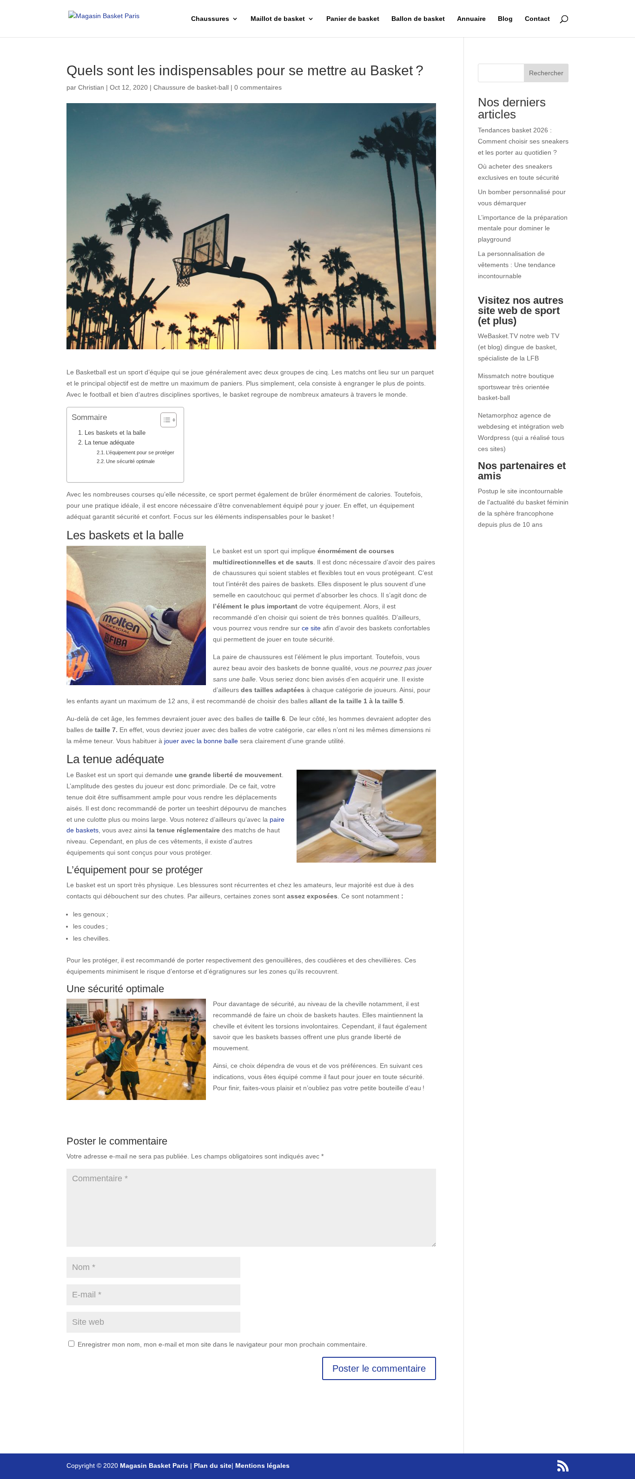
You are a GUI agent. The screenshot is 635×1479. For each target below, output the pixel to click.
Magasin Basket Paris (154, 1465)
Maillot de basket (278, 18)
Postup (488, 491)
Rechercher (546, 73)
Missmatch (493, 376)
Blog (505, 18)
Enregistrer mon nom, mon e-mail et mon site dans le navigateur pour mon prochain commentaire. (222, 1344)
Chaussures (210, 18)
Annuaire (471, 18)
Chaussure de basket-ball (191, 87)
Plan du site (213, 1465)
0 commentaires (258, 87)
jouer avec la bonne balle (201, 741)
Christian (91, 87)
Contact (537, 18)
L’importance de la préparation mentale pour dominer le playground (523, 228)
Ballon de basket (418, 18)
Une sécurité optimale (130, 461)
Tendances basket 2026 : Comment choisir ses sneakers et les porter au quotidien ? (523, 141)
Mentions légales (262, 1465)
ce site (311, 628)
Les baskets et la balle (115, 433)
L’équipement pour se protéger (140, 452)
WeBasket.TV (498, 336)
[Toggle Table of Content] (163, 420)
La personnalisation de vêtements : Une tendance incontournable (517, 265)
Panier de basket (352, 18)
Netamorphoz (498, 415)
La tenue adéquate (109, 442)
